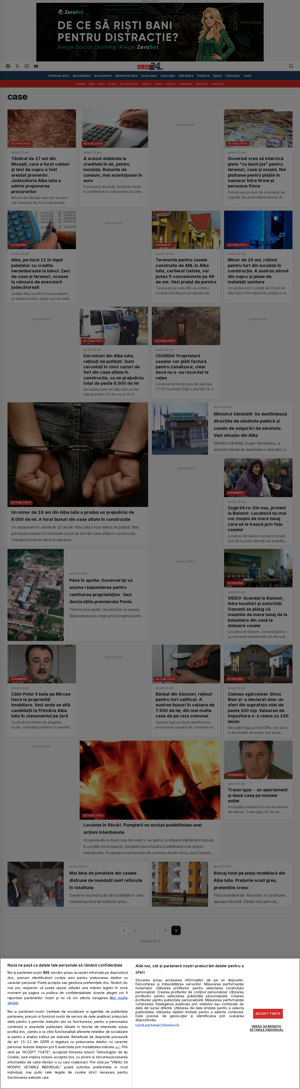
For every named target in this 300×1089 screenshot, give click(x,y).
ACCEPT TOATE (268, 1013)
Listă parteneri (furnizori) (157, 1025)
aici (117, 1047)
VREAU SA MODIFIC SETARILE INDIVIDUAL (266, 1028)
